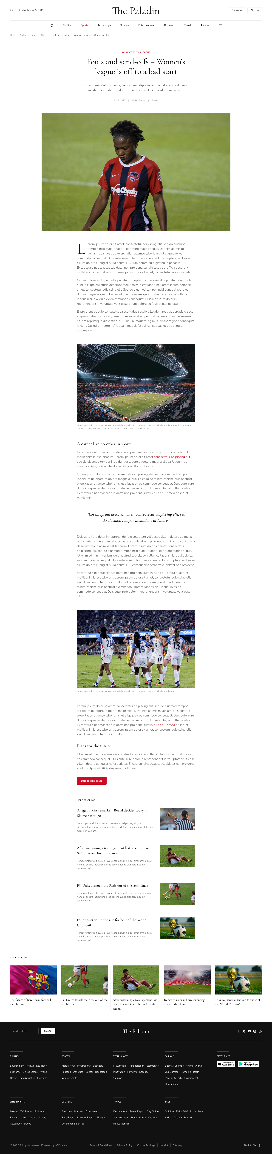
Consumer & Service (73, 1123)
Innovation (119, 1072)
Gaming (117, 1078)
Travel (117, 1102)
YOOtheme (61, 1145)
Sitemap (177, 1145)
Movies (14, 1111)
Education (41, 1066)
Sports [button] (84, 25)
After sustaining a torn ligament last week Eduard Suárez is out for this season (135, 1004)
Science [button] (124, 25)
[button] (11, 10)
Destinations (120, 1111)
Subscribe (237, 10)
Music (42, 1117)
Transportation (136, 1066)
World (43, 1072)
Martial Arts (68, 1066)
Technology (120, 1056)
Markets (78, 1111)
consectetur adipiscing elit (172, 457)
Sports (66, 1056)
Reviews (132, 1072)
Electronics (153, 1066)
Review (188, 1117)
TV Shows (26, 1111)
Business (67, 1102)
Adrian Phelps (138, 100)
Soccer (155, 100)
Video (168, 1117)
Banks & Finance (85, 1117)
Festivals (15, 1117)
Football (66, 1072)
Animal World (194, 1066)
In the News (196, 1111)
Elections (42, 1078)
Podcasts (39, 1111)
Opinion (169, 1111)
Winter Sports (69, 1078)
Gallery (178, 1117)
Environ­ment (17, 1066)
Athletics (78, 1072)
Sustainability (120, 1117)
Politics (15, 1056)
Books (27, 1123)
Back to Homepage (91, 781)
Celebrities (16, 1123)
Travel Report (137, 1111)
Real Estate (68, 1117)
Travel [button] (187, 25)
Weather (153, 1117)
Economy (15, 1072)
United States (30, 1072)
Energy (101, 1117)
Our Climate (171, 1072)
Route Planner (121, 1123)
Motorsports (84, 1066)
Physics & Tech (173, 1078)
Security (143, 1072)
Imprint (164, 1145)
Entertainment (19, 1102)
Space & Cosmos (174, 1066)
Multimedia (119, 1066)
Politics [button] (67, 25)
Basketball (101, 1072)
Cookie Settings (146, 1145)
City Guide (153, 1111)
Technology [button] (104, 25)
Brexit (13, 1078)
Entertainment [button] (146, 25)
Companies (91, 1111)
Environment (191, 1078)
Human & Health (190, 1072)
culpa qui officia (164, 725)
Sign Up (255, 10)
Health (30, 1066)
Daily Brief (182, 1111)
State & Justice (27, 1078)
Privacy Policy (124, 1145)
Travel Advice (138, 1117)
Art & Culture (29, 1117)
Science (169, 1056)
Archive (205, 25)
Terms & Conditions (101, 1145)
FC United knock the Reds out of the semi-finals (113, 885)
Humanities (171, 1084)
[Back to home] (136, 10)
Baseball (98, 1066)
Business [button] (169, 25)
